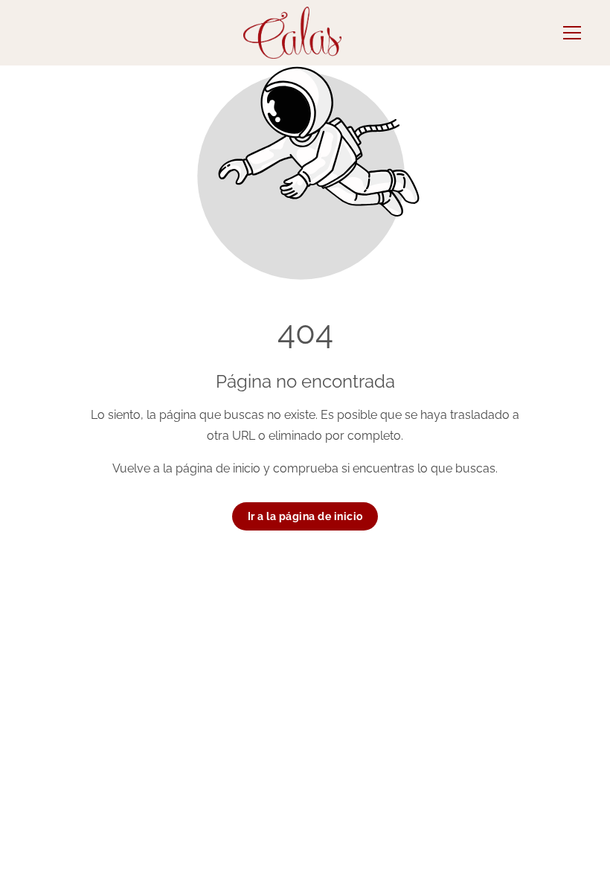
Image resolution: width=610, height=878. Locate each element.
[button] (572, 32)
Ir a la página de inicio (305, 516)
